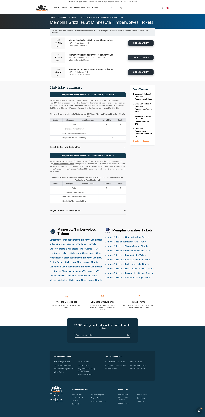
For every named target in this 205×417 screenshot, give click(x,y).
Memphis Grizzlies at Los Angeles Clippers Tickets (129, 273)
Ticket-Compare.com (58, 17)
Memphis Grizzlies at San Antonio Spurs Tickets (127, 259)
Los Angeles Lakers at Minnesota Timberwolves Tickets (76, 253)
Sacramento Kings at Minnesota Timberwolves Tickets (76, 240)
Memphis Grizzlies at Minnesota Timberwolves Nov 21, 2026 (143, 108)
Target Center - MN (75, 105)
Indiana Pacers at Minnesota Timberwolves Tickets (74, 244)
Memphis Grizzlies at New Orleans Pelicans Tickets (129, 268)
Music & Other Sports (77, 8)
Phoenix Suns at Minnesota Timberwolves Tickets (73, 275)
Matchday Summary (142, 141)
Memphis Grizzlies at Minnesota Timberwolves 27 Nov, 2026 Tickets (88, 156)
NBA (55, 103)
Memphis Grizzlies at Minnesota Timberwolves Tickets (143, 96)
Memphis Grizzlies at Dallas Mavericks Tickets (127, 264)
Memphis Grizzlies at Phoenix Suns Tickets (125, 241)
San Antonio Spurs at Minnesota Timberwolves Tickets (76, 266)
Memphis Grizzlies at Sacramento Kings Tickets (127, 277)
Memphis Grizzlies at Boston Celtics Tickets (125, 255)
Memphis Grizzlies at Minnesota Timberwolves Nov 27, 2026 (143, 120)
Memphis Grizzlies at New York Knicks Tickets (127, 237)
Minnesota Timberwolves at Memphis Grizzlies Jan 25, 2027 (143, 132)
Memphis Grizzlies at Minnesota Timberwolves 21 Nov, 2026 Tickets (88, 95)
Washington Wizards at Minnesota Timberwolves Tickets (77, 257)
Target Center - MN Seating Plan (65, 147)
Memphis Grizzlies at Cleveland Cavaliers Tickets (128, 250)
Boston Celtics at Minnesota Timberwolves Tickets (74, 262)
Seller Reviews (92, 8)
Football (56, 8)
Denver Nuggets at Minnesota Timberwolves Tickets (75, 248)
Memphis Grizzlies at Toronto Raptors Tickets (126, 246)
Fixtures (64, 8)
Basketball (73, 17)
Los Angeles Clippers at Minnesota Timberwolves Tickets (77, 271)
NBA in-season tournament (63, 164)
